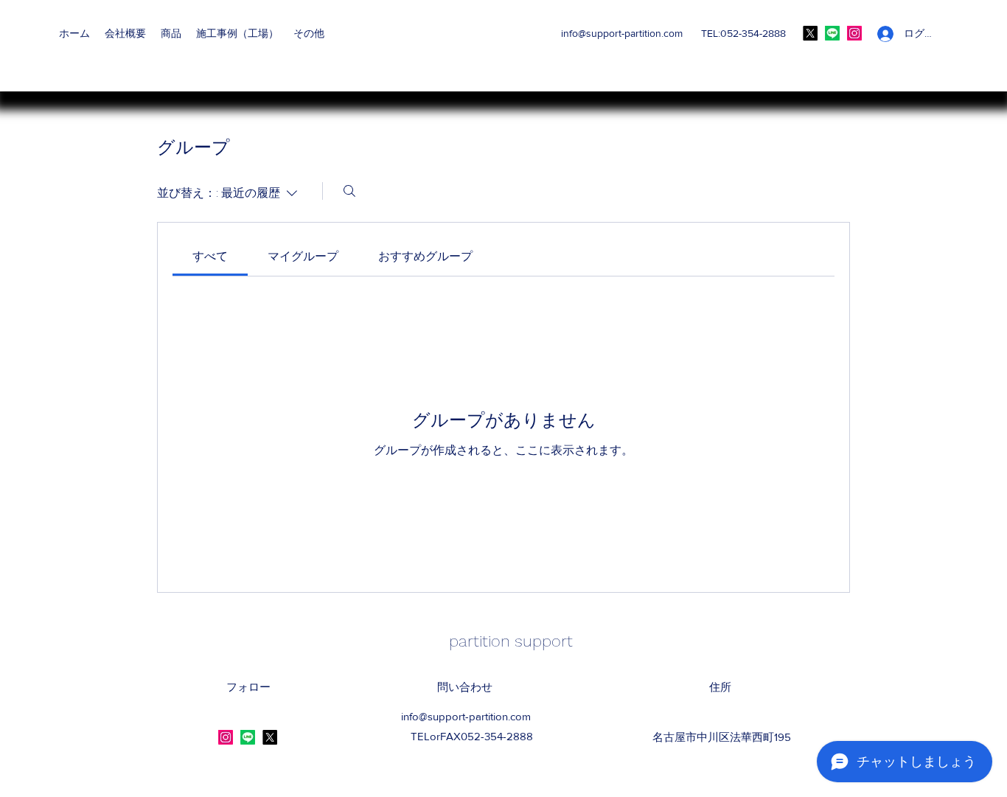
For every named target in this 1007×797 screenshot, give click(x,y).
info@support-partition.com (622, 33)
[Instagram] (854, 33)
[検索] (349, 191)
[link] (210, 256)
